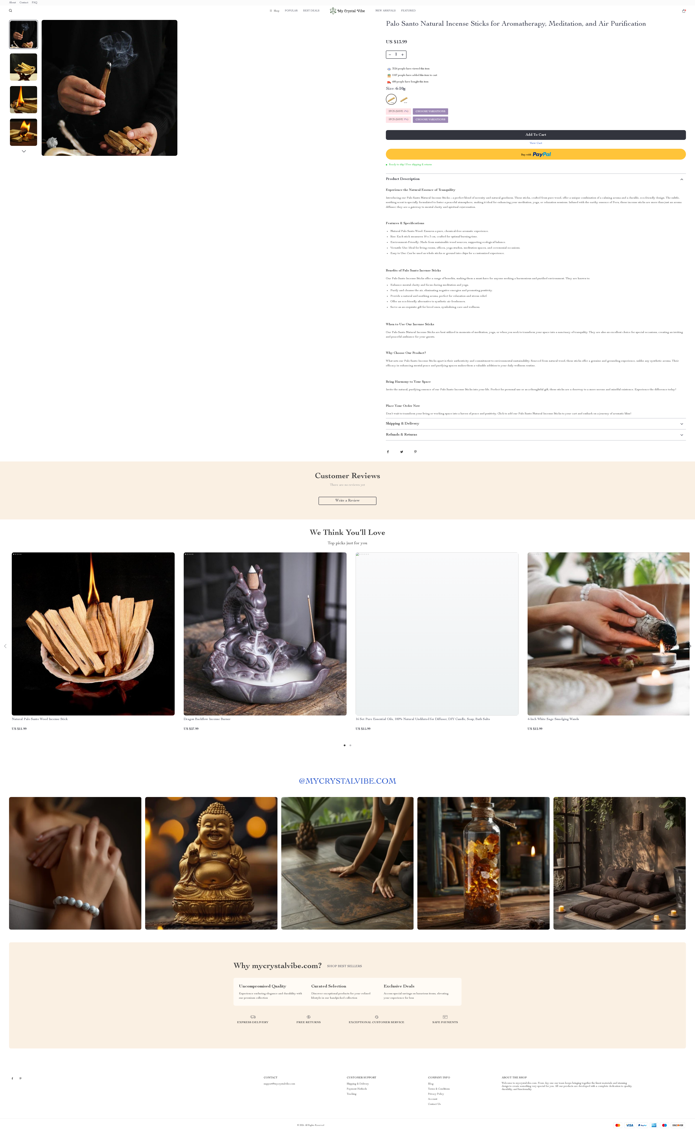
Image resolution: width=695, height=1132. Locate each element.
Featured (408, 11)
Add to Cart (536, 135)
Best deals (311, 11)
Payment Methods (357, 1089)
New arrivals (386, 11)
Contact (24, 2)
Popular (291, 11)
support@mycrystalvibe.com (279, 1084)
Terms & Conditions (439, 1089)
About (12, 2)
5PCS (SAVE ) (398, 119)
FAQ (34, 2)
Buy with (526, 155)
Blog (430, 1084)
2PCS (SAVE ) (398, 111)
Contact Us (434, 1104)
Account (432, 1099)
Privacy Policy (436, 1094)
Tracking (351, 1094)
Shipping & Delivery (358, 1084)
